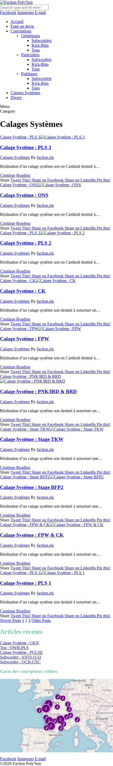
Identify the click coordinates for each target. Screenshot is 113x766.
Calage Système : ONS (19, 185)
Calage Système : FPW (19, 328)
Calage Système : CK (18, 280)
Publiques (29, 74)
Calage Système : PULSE (21, 652)
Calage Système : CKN (19, 643)
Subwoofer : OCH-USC (20, 662)
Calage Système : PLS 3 (20, 137)
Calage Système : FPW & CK (25, 524)
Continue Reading (15, 175)
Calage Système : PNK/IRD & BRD (30, 376)
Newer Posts (10, 620)
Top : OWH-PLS (14, 647)
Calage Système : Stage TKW (25, 429)
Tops (36, 50)
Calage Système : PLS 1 (20, 572)
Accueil (17, 21)
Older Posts (41, 620)
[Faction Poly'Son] (16, 2)
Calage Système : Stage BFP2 (25, 477)
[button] (57, 696)
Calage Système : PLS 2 (20, 233)
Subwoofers (42, 40)
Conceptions (21, 31)
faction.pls (45, 157)
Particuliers (30, 55)
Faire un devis (22, 26)
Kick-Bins (40, 45)
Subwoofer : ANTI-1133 (20, 657)
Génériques (30, 36)
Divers (16, 97)
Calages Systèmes (25, 93)
